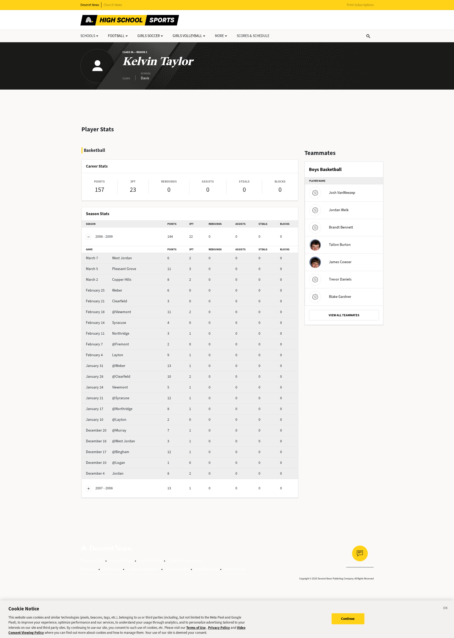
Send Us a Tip (206, 569)
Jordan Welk (339, 210)
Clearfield (106, 301)
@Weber (105, 365)
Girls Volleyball (187, 35)
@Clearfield (108, 376)
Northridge (107, 333)
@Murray (106, 430)
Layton (104, 354)
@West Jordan (110, 441)
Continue (348, 618)
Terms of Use (91, 560)
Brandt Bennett (341, 227)
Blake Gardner (340, 296)
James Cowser (340, 262)
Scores (253, 35)
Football (116, 35)
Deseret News (89, 5)
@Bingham (107, 451)
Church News (113, 5)
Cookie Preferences (184, 560)
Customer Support (142, 569)
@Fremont (107, 344)
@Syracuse (107, 398)
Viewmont (107, 387)
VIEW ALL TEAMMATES (344, 315)
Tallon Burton (340, 244)
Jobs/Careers (177, 569)
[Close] (445, 609)
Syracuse (106, 322)
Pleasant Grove (111, 268)
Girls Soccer (148, 35)
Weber (104, 290)
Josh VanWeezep (342, 192)
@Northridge (109, 408)
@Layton (106, 419)
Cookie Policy (150, 560)
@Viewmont (108, 311)
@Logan (105, 462)
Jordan (104, 473)
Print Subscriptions (360, 5)
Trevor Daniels (340, 279)
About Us (88, 569)
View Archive (235, 569)
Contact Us (111, 569)
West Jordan (109, 258)
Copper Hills (108, 279)
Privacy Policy (121, 560)
